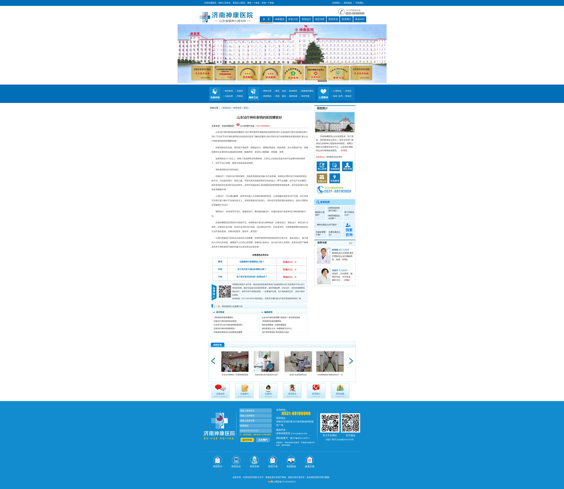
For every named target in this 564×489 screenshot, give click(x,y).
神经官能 (305, 96)
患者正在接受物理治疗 (297, 375)
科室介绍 (293, 19)
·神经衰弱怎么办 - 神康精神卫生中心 (276, 328)
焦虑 (284, 91)
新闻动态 (306, 19)
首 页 (266, 19)
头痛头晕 (229, 96)
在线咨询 (220, 395)
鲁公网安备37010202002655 (283, 482)
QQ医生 (268, 395)
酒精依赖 (293, 96)
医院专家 (319, 19)
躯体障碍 (293, 91)
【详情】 (344, 150)
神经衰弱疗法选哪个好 (232, 306)
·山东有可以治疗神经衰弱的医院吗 (227, 325)
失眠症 (240, 91)
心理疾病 (337, 91)
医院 (246, 108)
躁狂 (277, 91)
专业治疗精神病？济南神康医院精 (234, 375)
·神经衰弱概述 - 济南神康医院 (273, 325)
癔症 (284, 96)
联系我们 (346, 19)
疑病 (335, 96)
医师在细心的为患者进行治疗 (265, 375)
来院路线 (348, 3)
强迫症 (348, 96)
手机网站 (359, 3)
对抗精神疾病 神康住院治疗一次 (329, 375)
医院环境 (333, 19)
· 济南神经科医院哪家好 (223, 317)
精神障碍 (267, 96)
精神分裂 (267, 91)
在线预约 (336, 3)
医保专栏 (360, 19)
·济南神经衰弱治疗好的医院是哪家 (227, 332)
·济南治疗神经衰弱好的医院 (225, 321)
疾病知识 (227, 108)
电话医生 (292, 395)
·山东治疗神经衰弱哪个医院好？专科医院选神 (280, 317)
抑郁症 (240, 96)
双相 (277, 96)
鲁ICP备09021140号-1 (300, 438)
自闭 (340, 96)
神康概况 (279, 19)
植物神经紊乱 (307, 91)
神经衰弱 (229, 91)
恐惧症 (348, 91)
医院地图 (340, 395)
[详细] (345, 259)
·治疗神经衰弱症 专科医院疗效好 (275, 332)
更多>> (352, 243)
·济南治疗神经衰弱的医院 (224, 328)
